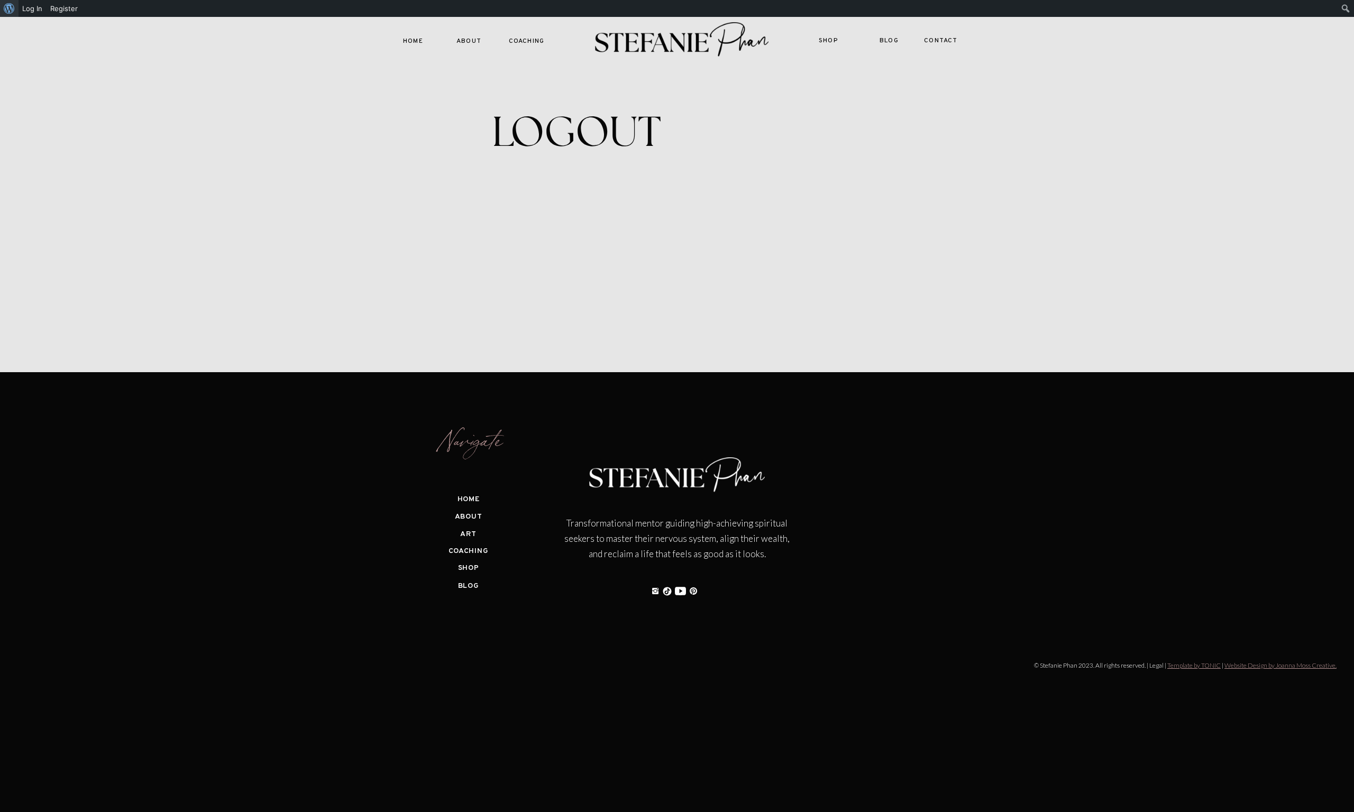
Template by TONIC (1194, 665)
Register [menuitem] (64, 8)
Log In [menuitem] (32, 8)
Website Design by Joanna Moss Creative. (1280, 665)
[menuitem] (9, 8)
